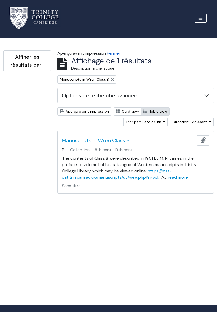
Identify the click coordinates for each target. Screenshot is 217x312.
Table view (157, 111)
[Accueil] (37, 18)
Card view (130, 111)
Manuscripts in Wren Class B (96, 140)
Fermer (113, 53)
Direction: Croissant (190, 122)
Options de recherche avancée (99, 95)
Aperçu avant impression (87, 111)
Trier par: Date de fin (144, 122)
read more (178, 177)
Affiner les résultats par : (27, 60)
